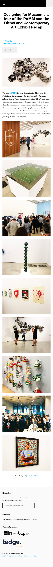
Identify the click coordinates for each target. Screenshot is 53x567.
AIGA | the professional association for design (19, 556)
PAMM (14, 93)
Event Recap (10, 50)
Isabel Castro (33, 475)
